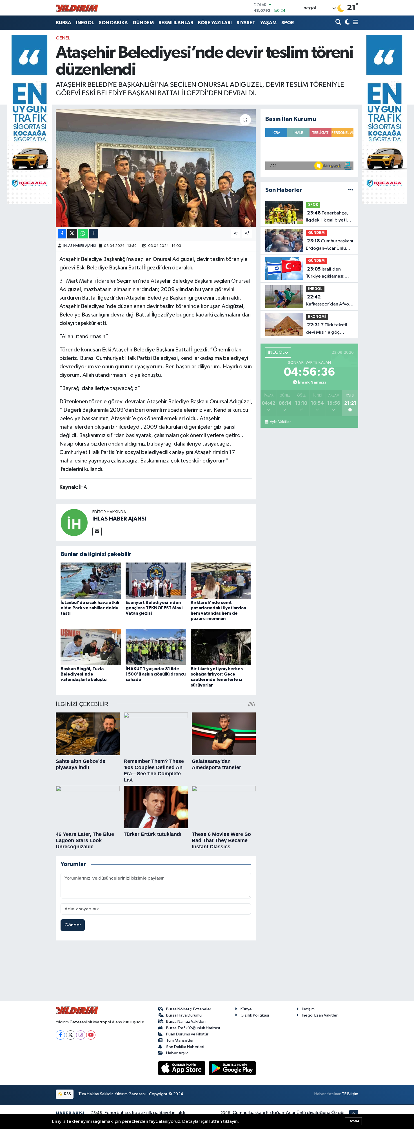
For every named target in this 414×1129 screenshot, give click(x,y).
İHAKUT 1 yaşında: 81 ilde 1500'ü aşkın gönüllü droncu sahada (156, 674)
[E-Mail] (97, 531)
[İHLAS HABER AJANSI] (74, 522)
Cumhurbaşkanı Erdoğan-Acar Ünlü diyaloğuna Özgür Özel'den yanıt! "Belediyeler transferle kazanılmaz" (329, 245)
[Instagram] (80, 1035)
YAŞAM (268, 22)
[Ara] (338, 23)
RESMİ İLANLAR (176, 22)
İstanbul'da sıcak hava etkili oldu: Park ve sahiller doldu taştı (90, 608)
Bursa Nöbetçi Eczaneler (188, 1009)
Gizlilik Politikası (255, 1015)
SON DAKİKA (113, 22)
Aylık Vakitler (280, 422)
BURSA (63, 22)
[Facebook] (60, 1035)
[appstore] (182, 1068)
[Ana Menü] (355, 23)
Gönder (72, 925)
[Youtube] (90, 1035)
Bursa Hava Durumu (184, 1015)
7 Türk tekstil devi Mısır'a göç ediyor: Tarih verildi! (326, 329)
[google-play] (232, 1068)
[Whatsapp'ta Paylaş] (83, 233)
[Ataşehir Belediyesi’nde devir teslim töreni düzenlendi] (156, 168)
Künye (246, 1009)
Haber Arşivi (177, 1053)
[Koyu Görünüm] (346, 23)
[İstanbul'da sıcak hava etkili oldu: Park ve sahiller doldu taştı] (91, 580)
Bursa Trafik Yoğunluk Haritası (193, 1028)
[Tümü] (350, 190)
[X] (70, 1035)
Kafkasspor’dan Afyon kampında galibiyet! (328, 301)
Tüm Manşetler (180, 1040)
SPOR (287, 22)
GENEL (63, 38)
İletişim (308, 1009)
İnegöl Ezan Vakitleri (320, 1015)
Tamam (353, 1121)
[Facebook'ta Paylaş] (62, 233)
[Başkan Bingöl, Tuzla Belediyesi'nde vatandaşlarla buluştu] (91, 646)
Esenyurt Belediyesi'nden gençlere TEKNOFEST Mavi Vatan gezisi (154, 608)
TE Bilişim (350, 1094)
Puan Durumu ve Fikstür (187, 1034)
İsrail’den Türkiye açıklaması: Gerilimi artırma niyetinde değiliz (325, 273)
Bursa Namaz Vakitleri (186, 1021)
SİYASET (246, 22)
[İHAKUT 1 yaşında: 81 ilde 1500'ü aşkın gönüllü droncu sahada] (156, 646)
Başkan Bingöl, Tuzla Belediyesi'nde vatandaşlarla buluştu (83, 674)
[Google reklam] (29, 119)
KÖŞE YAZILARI (215, 22)
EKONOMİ (317, 317)
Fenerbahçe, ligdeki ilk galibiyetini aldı (328, 217)
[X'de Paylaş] (72, 233)
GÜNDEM (143, 22)
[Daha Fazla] (93, 233)
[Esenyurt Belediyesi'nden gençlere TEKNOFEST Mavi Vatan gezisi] (156, 580)
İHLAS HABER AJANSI (79, 246)
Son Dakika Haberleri (185, 1047)
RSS (67, 1094)
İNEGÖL (85, 22)
